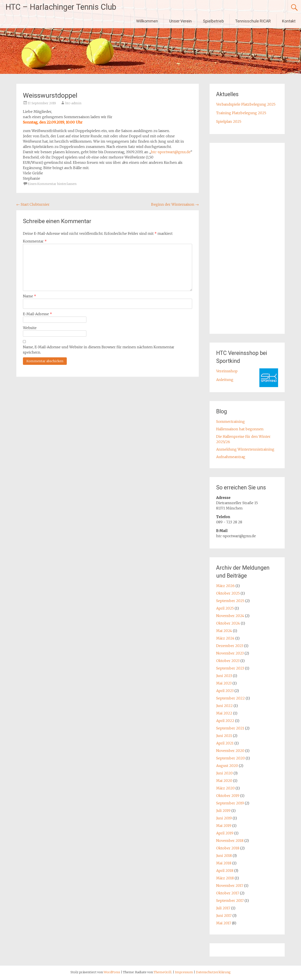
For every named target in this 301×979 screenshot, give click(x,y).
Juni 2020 (224, 773)
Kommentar (35, 241)
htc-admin (73, 103)
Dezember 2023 (229, 645)
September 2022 (230, 698)
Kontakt (288, 21)
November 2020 (230, 750)
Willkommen (147, 21)
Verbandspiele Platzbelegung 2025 (245, 104)
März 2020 (225, 788)
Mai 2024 (224, 630)
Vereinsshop (227, 371)
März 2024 (225, 638)
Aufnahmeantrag (230, 457)
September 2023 (230, 668)
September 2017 (230, 900)
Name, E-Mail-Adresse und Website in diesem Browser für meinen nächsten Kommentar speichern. (98, 349)
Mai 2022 (224, 713)
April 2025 (225, 608)
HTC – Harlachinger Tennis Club (61, 7)
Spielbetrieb (213, 21)
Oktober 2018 (227, 848)
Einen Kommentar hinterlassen (52, 184)
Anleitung (224, 379)
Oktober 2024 (228, 623)
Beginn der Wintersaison (175, 204)
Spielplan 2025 (228, 121)
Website (30, 328)
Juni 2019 (224, 818)
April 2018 (224, 870)
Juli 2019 (223, 810)
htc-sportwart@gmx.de (171, 152)
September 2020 (230, 758)
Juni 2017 (224, 915)
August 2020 (227, 765)
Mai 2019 (223, 825)
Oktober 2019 (227, 795)
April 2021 (225, 743)
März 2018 (225, 878)
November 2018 (229, 840)
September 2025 (230, 601)
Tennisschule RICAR (253, 21)
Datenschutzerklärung (213, 972)
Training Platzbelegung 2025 (241, 113)
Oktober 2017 (227, 893)
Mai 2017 (223, 923)
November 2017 (229, 885)
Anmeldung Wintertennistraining (245, 449)
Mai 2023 (224, 683)
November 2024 (230, 616)
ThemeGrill (162, 972)
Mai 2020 (224, 780)
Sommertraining (230, 421)
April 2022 (225, 720)
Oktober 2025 (228, 593)
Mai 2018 (223, 863)
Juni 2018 (224, 855)
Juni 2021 (224, 735)
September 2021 (230, 728)
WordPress (112, 972)
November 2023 (230, 653)
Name (29, 296)
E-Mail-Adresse (37, 314)
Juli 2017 (223, 908)
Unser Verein (180, 21)
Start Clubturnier (33, 204)
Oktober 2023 (228, 660)
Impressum (184, 972)
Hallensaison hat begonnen (240, 429)
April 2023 (225, 690)
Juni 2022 (224, 705)
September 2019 (230, 803)
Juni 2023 (224, 675)
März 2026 (225, 586)
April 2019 (224, 833)
